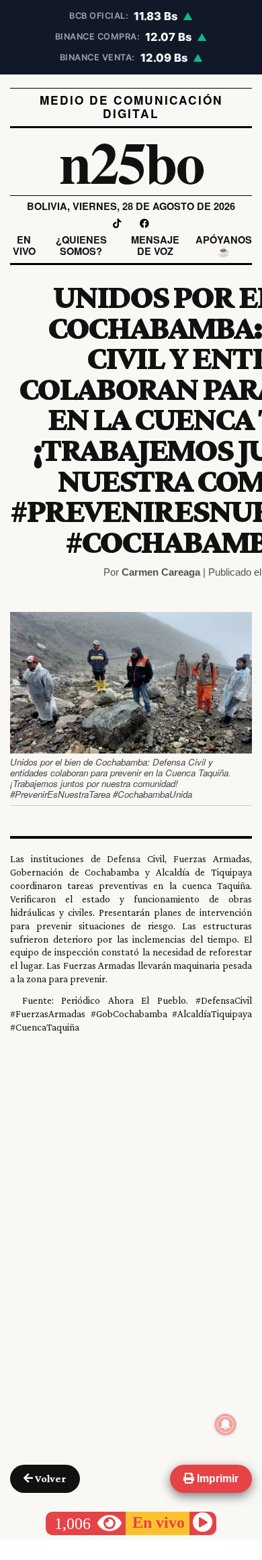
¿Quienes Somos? (81, 245)
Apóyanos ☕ (223, 245)
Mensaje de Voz (155, 245)
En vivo (24, 245)
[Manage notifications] (225, 1424)
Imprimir (216, 1478)
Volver (50, 1478)
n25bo (131, 161)
